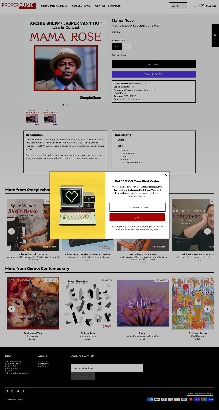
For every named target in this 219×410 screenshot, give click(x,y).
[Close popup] (165, 175)
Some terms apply (137, 196)
